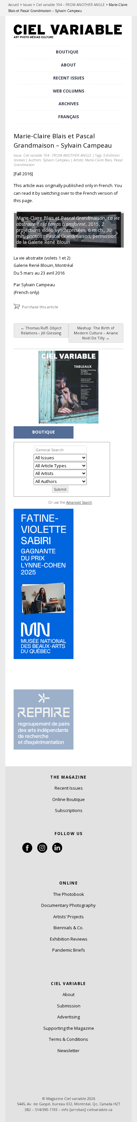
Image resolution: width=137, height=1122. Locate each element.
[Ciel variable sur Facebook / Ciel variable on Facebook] (27, 851)
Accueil (13, 4)
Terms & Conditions (68, 1039)
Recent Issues (69, 788)
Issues (27, 4)
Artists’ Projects (68, 917)
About (68, 65)
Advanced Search (79, 502)
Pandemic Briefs (68, 950)
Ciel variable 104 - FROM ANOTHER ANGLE (57, 155)
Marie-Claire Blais (98, 160)
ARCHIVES (68, 104)
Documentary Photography (68, 905)
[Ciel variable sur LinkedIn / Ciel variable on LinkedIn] (57, 851)
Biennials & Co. (68, 928)
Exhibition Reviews (68, 939)
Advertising (68, 1017)
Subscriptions (68, 810)
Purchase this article (40, 306)
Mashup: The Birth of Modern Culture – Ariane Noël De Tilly (96, 332)
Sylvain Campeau (56, 160)
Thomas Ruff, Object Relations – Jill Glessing (41, 330)
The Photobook (68, 894)
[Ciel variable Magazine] (68, 39)
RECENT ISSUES (68, 78)
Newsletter (68, 1051)
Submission (68, 1006)
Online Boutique (68, 799)
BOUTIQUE (67, 52)
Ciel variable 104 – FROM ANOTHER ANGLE (70, 4)
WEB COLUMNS (68, 91)
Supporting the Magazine (68, 1028)
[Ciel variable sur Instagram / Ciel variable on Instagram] (42, 851)
